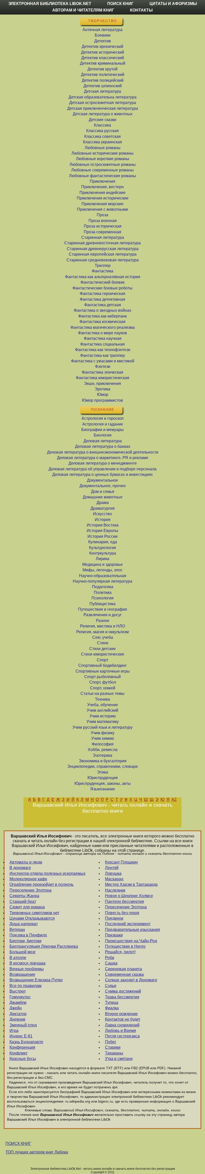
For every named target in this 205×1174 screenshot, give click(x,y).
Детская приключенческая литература (102, 108)
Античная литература (102, 30)
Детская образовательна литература (102, 97)
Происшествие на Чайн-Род (131, 941)
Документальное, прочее (103, 486)
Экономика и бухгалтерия (102, 761)
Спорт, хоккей (102, 688)
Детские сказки (102, 120)
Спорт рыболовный (102, 677)
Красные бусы (23, 1058)
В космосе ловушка (28, 963)
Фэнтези (102, 366)
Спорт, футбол (102, 682)
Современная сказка (124, 974)
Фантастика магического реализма (102, 327)
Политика (103, 592)
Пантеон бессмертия (124, 901)
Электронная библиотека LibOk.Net (49, 4)
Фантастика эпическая (102, 372)
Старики (112, 1047)
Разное (102, 620)
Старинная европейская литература (102, 254)
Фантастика (102, 271)
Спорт (102, 660)
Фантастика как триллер (102, 355)
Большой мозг (23, 952)
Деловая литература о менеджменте (102, 463)
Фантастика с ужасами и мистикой (102, 361)
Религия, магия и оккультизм (102, 632)
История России (103, 536)
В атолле (18, 957)
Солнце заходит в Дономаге (131, 980)
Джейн (16, 1008)
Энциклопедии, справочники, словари (102, 766)
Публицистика (103, 604)
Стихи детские (102, 649)
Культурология (102, 548)
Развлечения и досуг (103, 615)
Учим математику (102, 721)
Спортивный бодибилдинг (102, 665)
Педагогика (102, 587)
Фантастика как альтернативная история (102, 277)
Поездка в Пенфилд (28, 935)
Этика (102, 772)
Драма (102, 502)
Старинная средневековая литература (102, 260)
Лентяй (111, 868)
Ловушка (113, 873)
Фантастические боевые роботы (102, 288)
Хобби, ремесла (103, 750)
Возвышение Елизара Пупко (36, 980)
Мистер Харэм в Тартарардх (131, 884)
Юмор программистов (102, 400)
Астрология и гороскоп (103, 418)
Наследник (115, 890)
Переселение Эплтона (31, 890)
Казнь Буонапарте (26, 1042)
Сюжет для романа (27, 907)
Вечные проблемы (27, 969)
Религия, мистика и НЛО (102, 626)
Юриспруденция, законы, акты (102, 783)
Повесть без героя (122, 913)
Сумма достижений (123, 991)
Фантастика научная (103, 338)
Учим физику (102, 733)
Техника (102, 699)
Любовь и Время (120, 1030)
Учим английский (102, 710)
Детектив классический (102, 58)
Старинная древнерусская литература (102, 249)
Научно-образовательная (102, 576)
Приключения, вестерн (102, 187)
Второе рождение (121, 1014)
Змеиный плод (23, 1025)
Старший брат (23, 901)
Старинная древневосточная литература (102, 243)
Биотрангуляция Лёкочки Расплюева (44, 946)
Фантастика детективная (102, 299)
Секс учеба (102, 637)
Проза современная (102, 232)
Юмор (102, 394)
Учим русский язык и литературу (102, 727)
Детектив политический (102, 74)
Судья (110, 986)
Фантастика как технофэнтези (102, 350)
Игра (14, 1030)
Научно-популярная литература (102, 581)
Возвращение (22, 974)
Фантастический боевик (102, 282)
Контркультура (102, 553)
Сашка (111, 963)
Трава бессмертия (122, 997)
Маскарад (114, 879)
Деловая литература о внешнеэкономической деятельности (102, 452)
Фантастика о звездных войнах (102, 310)
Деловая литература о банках (102, 446)
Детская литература (102, 91)
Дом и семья (102, 491)
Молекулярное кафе (28, 879)
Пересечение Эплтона (126, 907)
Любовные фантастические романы (102, 176)
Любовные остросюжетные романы (103, 164)
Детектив (102, 41)
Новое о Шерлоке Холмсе (129, 896)
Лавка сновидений (122, 1025)
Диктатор (18, 1014)
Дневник (17, 1019)
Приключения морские (103, 204)
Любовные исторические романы (103, 153)
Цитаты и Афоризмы (173, 4)
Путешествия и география (102, 609)
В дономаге (20, 868)
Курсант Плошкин (121, 862)
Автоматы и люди (26, 862)
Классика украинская (102, 142)
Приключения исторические (102, 198)
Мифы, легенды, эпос (102, 570)
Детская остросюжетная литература (102, 102)
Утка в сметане (119, 1058)
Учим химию (102, 738)
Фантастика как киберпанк (102, 316)
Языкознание (102, 789)
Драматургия (102, 508)
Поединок (114, 918)
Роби (109, 957)
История (102, 519)
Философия (103, 744)
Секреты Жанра (24, 896)
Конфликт (19, 1053)
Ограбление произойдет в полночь (42, 884)
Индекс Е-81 (21, 1036)
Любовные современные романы (102, 170)
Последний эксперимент (127, 924)
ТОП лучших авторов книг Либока (37, 1152)
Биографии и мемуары (102, 430)
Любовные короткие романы (102, 159)
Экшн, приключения (102, 383)
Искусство (102, 514)
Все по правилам (26, 986)
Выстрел (18, 991)
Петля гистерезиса (122, 1036)
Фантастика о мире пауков (102, 333)
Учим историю (103, 716)
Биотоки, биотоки (26, 941)
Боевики (102, 35)
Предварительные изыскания (132, 929)
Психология (103, 598)
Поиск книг (120, 4)
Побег (110, 1042)
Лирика (102, 559)
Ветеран (17, 929)
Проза (102, 215)
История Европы (102, 530)
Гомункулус (20, 997)
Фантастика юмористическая (102, 378)
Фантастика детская (102, 305)
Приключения (102, 181)
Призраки (114, 935)
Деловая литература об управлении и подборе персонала (102, 469)
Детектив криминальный (102, 63)
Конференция (22, 1047)
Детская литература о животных (102, 114)
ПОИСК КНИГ (18, 1143)
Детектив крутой (103, 69)
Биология (103, 435)
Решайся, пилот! (120, 952)
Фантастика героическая (102, 293)
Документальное (102, 480)
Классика (102, 125)
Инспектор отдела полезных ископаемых (48, 873)
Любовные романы (102, 148)
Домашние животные (102, 497)
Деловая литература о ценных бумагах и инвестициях (102, 474)
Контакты (141, 10)
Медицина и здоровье (102, 564)
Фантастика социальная (102, 344)
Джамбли (18, 1002)
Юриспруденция (103, 778)
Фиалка (112, 1008)
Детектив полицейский (103, 80)
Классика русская (102, 131)
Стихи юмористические (102, 654)
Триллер (102, 265)
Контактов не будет (122, 1019)
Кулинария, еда (102, 542)
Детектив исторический (102, 52)
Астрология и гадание (102, 424)
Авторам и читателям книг (83, 10)
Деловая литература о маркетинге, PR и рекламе (102, 458)
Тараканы (114, 1053)
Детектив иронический (102, 46)
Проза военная (102, 221)
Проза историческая (103, 226)
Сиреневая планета (123, 969)
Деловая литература (103, 441)
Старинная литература (102, 237)
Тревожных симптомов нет (34, 913)
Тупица (111, 1002)
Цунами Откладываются (32, 918)
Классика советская (102, 136)
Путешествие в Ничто (125, 946)
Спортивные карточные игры (103, 671)
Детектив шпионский (103, 86)
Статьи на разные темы (102, 693)
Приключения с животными (102, 209)
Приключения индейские (103, 192)
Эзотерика (102, 755)
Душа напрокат (24, 924)
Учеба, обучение (102, 705)
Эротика (102, 389)
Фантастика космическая (103, 321)
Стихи (102, 643)
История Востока (102, 525)
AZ (174, 799)
